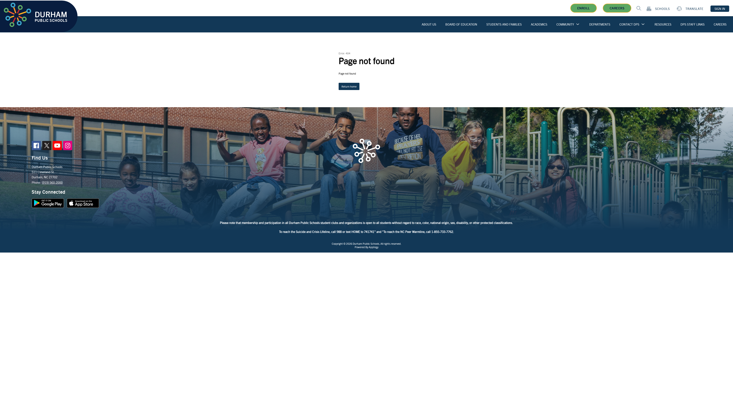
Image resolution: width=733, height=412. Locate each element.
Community (565, 24)
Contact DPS (629, 24)
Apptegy (373, 247)
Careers (617, 8)
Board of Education (461, 24)
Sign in (719, 9)
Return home (349, 86)
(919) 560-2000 (52, 182)
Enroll (583, 8)
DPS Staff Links (693, 24)
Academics (539, 24)
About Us (429, 24)
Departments (599, 24)
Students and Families (504, 24)
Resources (663, 24)
